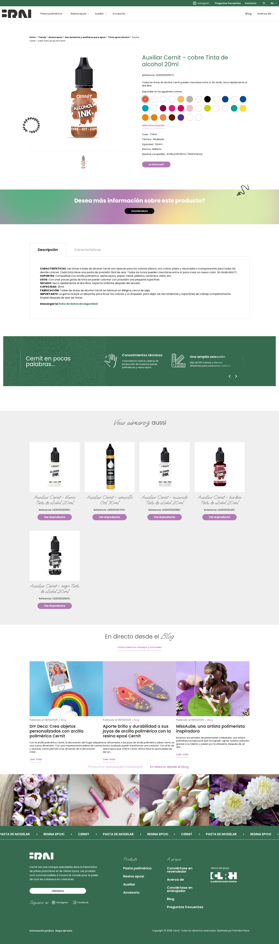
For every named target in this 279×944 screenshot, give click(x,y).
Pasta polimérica (51, 14)
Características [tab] (87, 249)
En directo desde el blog (169, 767)
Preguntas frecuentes (228, 3)
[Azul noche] (234, 99)
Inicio (33, 37)
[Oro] (181, 99)
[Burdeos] (163, 108)
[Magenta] (172, 108)
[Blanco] (172, 99)
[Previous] (229, 376)
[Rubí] (181, 108)
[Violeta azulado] (189, 117)
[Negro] (207, 99)
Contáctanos (139, 211)
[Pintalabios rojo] (154, 108)
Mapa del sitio (63, 930)
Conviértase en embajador (179, 889)
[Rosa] (189, 108)
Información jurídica (42, 930)
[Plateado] (189, 99)
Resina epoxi (78, 14)
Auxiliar (99, 14)
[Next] (236, 376)
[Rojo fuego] (198, 108)
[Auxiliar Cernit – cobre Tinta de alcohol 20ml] (83, 98)
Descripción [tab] (48, 249)
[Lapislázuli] (216, 99)
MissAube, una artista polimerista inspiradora (210, 729)
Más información (153, 125)
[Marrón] (172, 117)
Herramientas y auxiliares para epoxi (85, 37)
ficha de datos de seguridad (78, 304)
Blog (248, 14)
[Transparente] (154, 99)
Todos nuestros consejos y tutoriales (139, 647)
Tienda (42, 37)
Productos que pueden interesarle (115, 767)
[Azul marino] (225, 99)
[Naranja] (145, 117)
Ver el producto (54, 517)
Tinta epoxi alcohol (118, 37)
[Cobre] (145, 99)
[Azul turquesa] (145, 108)
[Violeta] (181, 117)
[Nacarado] (198, 99)
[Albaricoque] (154, 117)
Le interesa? (156, 164)
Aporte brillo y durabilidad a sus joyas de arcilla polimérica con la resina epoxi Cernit (137, 731)
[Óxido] (163, 117)
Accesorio (119, 14)
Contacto (251, 3)
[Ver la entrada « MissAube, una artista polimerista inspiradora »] (212, 688)
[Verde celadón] (207, 108)
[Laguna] (216, 108)
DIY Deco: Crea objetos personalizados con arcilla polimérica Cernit (56, 731)
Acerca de (264, 14)
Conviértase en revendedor (179, 870)
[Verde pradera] (225, 108)
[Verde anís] (234, 108)
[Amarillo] (243, 108)
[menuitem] (228, 3)
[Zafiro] (243, 99)
